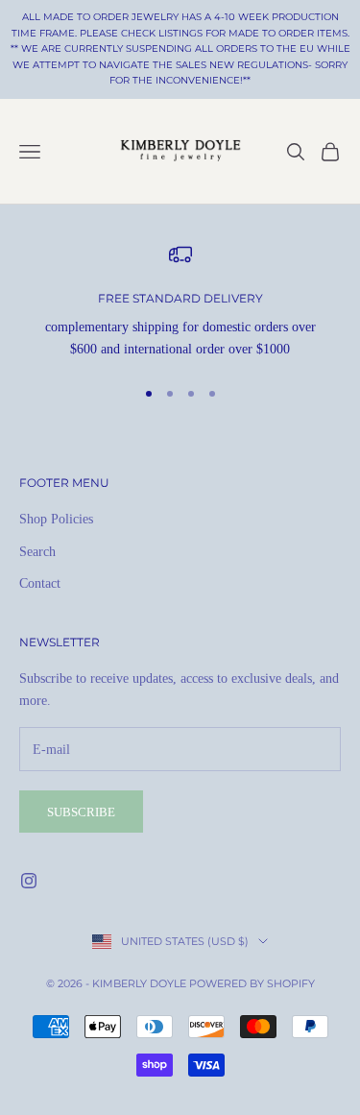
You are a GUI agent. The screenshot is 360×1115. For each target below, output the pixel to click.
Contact (39, 583)
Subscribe (81, 812)
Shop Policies (56, 519)
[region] (180, 302)
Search (37, 552)
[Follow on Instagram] (28, 880)
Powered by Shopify (252, 983)
